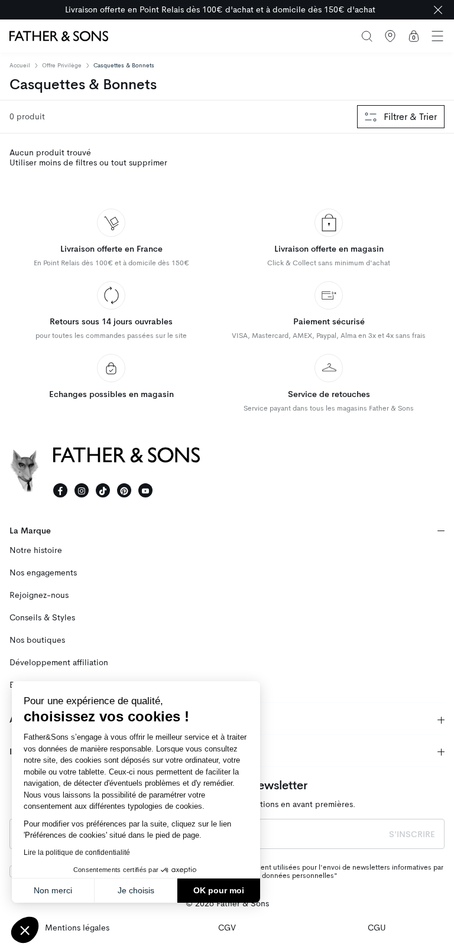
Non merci (53, 890)
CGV (227, 928)
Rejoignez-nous (39, 595)
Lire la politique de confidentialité (77, 852)
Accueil (19, 65)
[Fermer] (438, 9)
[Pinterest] (124, 490)
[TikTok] (103, 490)
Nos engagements (43, 573)
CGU (377, 928)
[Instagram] (81, 490)
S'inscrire (412, 834)
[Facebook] (60, 490)
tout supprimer (139, 163)
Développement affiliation (58, 663)
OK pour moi (218, 890)
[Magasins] (390, 36)
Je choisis (136, 890)
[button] (25, 930)
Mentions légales (77, 928)
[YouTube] (145, 490)
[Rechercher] (366, 36)
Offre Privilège (62, 65)
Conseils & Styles (42, 618)
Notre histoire (35, 550)
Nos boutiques (37, 640)
